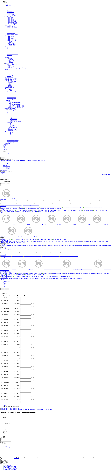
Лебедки (9, 50)
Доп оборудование (11, 9)
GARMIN (7, 35)
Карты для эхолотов (9, 63)
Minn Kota (9, 113)
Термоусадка (9, 86)
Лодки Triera (7, 143)
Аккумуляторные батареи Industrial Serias (15, 105)
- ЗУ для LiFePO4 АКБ (14, 93)
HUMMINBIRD (8, 16)
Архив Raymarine (10, 135)
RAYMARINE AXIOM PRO (13, 28)
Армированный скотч (11, 81)
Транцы (9, 56)
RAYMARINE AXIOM (12, 27)
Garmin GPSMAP (10, 37)
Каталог (3, 185)
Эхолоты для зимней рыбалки (11, 78)
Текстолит (9, 85)
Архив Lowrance (10, 134)
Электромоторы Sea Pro (12, 130)
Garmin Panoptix (10, 38)
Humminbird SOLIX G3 (12, 22)
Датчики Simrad (10, 62)
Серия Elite (9, 11)
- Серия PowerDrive (14, 116)
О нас (24, 454)
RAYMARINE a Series (11, 26)
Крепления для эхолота (9, 87)
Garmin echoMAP (10, 36)
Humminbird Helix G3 (11, 19)
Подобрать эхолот (11, 4)
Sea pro (6, 46)
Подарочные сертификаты (12, 54)
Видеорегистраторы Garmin (12, 140)
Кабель (8, 83)
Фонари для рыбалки (11, 75)
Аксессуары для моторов (12, 127)
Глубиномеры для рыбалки (12, 71)
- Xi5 (11, 124)
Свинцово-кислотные (11, 97)
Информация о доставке (30, 454)
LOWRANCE (8, 5)
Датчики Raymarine (11, 33)
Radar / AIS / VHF (10, 61)
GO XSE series (10, 59)
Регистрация (7, 168)
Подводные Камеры (9, 77)
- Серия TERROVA (13, 118)
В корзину (2, 442)
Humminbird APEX (11, 17)
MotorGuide (9, 122)
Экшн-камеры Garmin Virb (12, 141)
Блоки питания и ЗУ (11, 91)
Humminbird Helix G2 (11, 18)
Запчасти (9, 49)
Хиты (4, 147)
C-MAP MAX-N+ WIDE (12, 64)
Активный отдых (8, 137)
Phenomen (9, 101)
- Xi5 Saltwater (12, 125)
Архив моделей (8, 131)
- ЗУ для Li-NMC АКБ (14, 92)
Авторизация (7, 167)
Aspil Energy (7, 100)
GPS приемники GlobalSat (12, 139)
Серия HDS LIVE (10, 13)
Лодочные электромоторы (10, 109)
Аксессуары (9, 7)
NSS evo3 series (10, 60)
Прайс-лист (5, 149)
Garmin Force (10, 111)
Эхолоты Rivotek (10, 142)
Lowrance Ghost (10, 112)
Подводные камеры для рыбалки (14, 72)
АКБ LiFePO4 (10, 90)
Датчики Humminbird (11, 24)
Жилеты (9, 48)
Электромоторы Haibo (11, 129)
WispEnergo (9, 103)
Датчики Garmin (10, 42)
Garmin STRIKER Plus (11, 39)
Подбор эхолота (8, 3)
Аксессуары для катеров (10, 108)
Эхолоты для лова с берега (10, 79)
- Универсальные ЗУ (14, 96)
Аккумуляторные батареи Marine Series (15, 107)
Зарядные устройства (11, 128)
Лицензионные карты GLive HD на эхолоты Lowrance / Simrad (19, 68)
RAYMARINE (8, 25)
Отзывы (5, 446)
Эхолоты (9, 76)
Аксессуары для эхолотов (12, 70)
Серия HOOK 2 (10, 14)
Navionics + (9, 65)
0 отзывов (4, 416)
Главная (4, 405)
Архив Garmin (10, 132)
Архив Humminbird (11, 133)
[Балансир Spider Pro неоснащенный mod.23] (9, 408)
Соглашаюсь (16, 458)
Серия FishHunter (10, 12)
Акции (4, 148)
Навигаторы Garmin (11, 45)
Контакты (5, 155)
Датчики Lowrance (11, 8)
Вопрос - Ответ (6, 447)
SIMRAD (7, 57)
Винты (8, 47)
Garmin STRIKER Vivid (12, 40)
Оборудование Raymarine (12, 34)
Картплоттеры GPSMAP (12, 44)
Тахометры (9, 55)
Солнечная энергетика (11, 98)
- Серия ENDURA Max (14, 114)
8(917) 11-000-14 (3, 173)
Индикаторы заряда (11, 82)
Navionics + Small (10, 66)
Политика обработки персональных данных (11, 154)
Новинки (4, 146)
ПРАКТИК (7, 69)
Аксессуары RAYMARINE (12, 32)
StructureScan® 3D (11, 6)
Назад (4, 1)
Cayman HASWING (11, 110)
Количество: (2, 437)
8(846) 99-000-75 (3, 172)
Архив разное (10, 136)
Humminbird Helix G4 (11, 20)
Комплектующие (8, 80)
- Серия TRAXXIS (13, 119)
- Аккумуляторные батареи (15, 102)
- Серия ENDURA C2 (14, 115)
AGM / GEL (9, 89)
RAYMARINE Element (11, 30)
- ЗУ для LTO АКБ (13, 94)
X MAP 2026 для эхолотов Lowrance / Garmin (16, 67)
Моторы (9, 51)
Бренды (4, 145)
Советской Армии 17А (107, 174)
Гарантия (4, 152)
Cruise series (9, 58)
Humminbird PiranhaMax (12, 21)
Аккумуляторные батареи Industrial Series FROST (17, 106)
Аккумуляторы (8, 88)
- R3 (10, 123)
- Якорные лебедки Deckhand (15, 121)
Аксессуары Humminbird (12, 23)
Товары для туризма (11, 73)
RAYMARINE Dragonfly (12, 29)
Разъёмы (9, 84)
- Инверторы (12, 99)
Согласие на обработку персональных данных (12, 153)
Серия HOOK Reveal (11, 15)
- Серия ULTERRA (13, 120)
